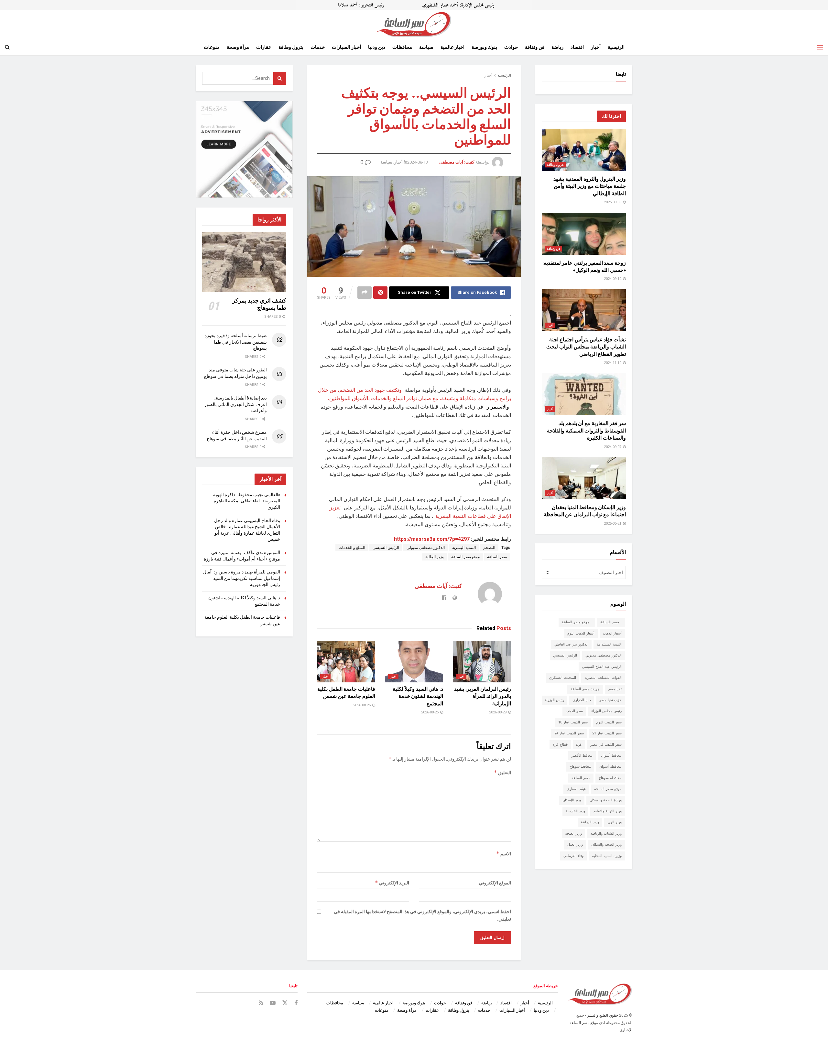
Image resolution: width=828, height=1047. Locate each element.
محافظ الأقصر (582, 755)
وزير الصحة (573, 833)
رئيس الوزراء (554, 700)
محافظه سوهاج (610, 778)
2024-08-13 (417, 162)
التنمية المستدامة (609, 644)
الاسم (503, 853)
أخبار (596, 47)
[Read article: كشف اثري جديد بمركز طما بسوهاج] (244, 262)
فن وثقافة (534, 47)
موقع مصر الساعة (465, 557)
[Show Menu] (820, 47)
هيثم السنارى (576, 789)
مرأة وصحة (238, 47)
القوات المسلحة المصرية (603, 678)
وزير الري (614, 822)
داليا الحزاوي (581, 700)
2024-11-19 (613, 363)
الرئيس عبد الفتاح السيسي (602, 667)
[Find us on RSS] (261, 1003)
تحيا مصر (615, 689)
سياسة (426, 47)
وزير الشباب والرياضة (606, 833)
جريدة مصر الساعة (585, 689)
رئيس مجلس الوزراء (606, 711)
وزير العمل (575, 844)
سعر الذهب (574, 711)
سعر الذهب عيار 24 (569, 733)
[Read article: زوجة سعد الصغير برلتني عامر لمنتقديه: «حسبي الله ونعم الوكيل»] (584, 234)
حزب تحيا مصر (610, 700)
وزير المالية (434, 557)
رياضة (557, 47)
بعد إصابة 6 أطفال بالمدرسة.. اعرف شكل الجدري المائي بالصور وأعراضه (235, 404)
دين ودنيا (376, 47)
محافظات (402, 47)
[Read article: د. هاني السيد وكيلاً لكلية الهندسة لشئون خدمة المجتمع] (414, 661)
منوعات (212, 47)
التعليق (502, 772)
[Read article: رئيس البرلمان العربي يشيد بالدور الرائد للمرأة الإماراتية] (482, 661)
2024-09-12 (613, 279)
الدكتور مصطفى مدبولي (426, 547)
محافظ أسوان (611, 755)
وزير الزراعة (590, 822)
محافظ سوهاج (580, 766)
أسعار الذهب (612, 633)
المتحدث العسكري (562, 678)
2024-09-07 (613, 447)
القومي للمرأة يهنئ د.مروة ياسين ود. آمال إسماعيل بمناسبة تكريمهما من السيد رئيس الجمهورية (241, 578)
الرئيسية (616, 47)
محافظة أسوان (610, 766)
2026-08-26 (430, 712)
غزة (579, 745)
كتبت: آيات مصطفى (456, 162)
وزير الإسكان (571, 800)
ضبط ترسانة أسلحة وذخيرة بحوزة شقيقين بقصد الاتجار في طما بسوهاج (235, 342)
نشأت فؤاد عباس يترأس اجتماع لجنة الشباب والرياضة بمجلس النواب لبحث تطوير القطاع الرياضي (586, 347)
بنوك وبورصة (484, 47)
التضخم (489, 547)
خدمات (317, 47)
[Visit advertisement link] (414, 5)
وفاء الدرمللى (573, 856)
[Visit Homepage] (414, 24)
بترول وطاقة (290, 47)
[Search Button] (7, 47)
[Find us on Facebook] (296, 1003)
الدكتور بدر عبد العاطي (571, 644)
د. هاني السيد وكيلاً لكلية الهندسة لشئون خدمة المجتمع (418, 696)
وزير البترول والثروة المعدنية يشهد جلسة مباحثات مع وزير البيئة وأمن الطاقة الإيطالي (589, 186)
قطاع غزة (560, 745)
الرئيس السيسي (386, 547)
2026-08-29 (498, 712)
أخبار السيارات (346, 47)
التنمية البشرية (464, 547)
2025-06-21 (613, 523)
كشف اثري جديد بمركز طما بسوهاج (259, 304)
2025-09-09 (613, 202)
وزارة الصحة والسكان (606, 800)
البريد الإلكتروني (392, 883)
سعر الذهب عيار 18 (573, 722)
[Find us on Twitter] (285, 1003)
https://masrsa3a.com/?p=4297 (432, 539)
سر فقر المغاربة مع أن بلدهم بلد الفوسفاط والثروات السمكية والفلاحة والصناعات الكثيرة (586, 430)
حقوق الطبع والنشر (602, 1015)
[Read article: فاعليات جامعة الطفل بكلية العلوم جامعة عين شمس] (346, 661)
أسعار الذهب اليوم (580, 633)
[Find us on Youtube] (273, 1003)
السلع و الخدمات (352, 547)
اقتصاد (577, 47)
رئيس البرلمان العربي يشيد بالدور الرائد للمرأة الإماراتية (482, 696)
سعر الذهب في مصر (606, 745)
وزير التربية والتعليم (608, 811)
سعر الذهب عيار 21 (607, 733)
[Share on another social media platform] (364, 292)
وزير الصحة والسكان (606, 844)
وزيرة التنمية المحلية (607, 856)
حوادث (511, 47)
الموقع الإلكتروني (495, 882)
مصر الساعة (497, 557)
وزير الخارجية (575, 811)
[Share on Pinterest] (380, 292)
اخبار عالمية (452, 47)
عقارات (263, 47)
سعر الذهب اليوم (609, 722)
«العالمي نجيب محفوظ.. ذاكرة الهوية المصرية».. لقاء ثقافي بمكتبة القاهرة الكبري (246, 501)
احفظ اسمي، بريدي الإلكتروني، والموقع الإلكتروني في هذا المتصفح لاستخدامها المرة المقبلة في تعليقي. (422, 915)
